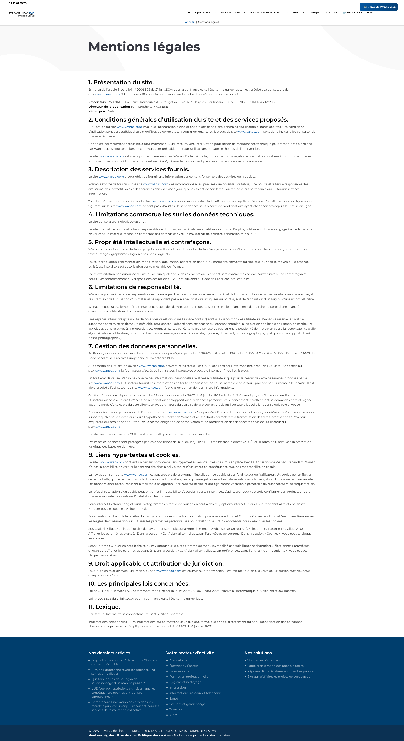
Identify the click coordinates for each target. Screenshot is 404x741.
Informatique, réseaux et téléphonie (195, 693)
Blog (296, 12)
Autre (173, 715)
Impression (177, 688)
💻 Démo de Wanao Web (380, 6)
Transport (176, 709)
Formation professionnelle (188, 677)
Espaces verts (179, 671)
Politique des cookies (154, 735)
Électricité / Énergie (183, 666)
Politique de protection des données (202, 735)
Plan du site (126, 735)
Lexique (314, 12)
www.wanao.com (107, 94)
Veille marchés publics (263, 660)
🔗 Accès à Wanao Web (359, 12)
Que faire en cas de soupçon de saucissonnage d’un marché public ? (118, 681)
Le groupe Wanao (198, 12)
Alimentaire (178, 660)
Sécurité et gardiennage (187, 704)
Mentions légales (101, 735)
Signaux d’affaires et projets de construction (279, 677)
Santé (173, 699)
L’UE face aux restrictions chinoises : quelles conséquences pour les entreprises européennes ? (123, 693)
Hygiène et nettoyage (185, 682)
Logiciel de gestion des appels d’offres (275, 666)
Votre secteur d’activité (266, 12)
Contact (331, 12)
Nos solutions (231, 12)
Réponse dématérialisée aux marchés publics (280, 671)
